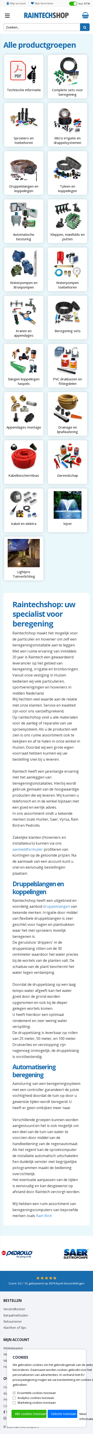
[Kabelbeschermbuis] (23, 457)
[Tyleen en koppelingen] (67, 167)
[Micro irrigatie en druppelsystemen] (67, 119)
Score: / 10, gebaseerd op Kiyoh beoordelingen (46, 1283)
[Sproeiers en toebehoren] (23, 119)
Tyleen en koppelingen (67, 188)
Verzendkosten (14, 1309)
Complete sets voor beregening (67, 92)
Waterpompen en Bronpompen (23, 284)
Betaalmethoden (15, 1315)
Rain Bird (43, 1215)
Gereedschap (67, 475)
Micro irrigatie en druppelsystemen (67, 140)
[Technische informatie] (23, 71)
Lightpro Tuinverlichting (24, 573)
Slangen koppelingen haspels (24, 381)
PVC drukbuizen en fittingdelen (67, 381)
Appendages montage (24, 427)
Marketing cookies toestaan (37, 1403)
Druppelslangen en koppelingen (23, 188)
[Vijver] (67, 505)
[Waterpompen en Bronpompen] (23, 264)
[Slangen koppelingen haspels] (23, 360)
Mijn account (18, 3)
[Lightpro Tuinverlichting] (23, 553)
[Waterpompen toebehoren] (67, 264)
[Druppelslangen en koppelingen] (23, 167)
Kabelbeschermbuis (23, 475)
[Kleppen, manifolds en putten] (67, 216)
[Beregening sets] (67, 312)
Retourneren (12, 1321)
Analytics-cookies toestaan (35, 1398)
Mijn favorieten (44, 3)
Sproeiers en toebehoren (24, 140)
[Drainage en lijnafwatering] (67, 408)
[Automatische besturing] (23, 216)
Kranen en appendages (23, 333)
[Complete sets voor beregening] (67, 71)
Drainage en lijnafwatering (67, 429)
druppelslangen (56, 906)
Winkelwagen (13, 1348)
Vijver (67, 523)
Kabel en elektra (23, 523)
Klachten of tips (14, 1327)
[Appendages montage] (23, 408)
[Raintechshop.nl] (46, 14)
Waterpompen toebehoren (67, 284)
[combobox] (41, 27)
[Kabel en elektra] (23, 505)
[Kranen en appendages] (23, 312)
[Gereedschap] (67, 457)
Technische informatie (24, 90)
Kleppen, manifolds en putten (67, 236)
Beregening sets (68, 331)
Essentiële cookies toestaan (36, 1393)
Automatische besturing (23, 236)
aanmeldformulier (27, 849)
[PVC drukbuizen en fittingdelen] (67, 360)
